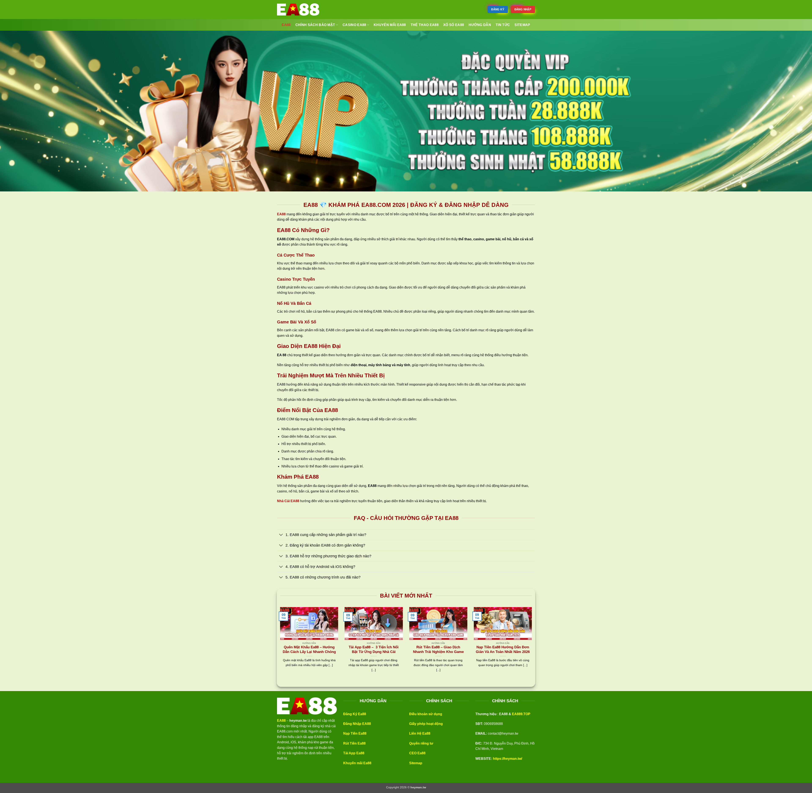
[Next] (532, 645)
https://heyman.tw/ (507, 758)
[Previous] (279, 645)
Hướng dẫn (480, 25)
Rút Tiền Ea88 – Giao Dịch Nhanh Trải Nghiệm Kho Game (438, 649)
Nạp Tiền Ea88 (354, 733)
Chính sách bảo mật (315, 25)
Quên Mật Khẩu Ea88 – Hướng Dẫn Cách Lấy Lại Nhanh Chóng (309, 649)
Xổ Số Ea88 (453, 25)
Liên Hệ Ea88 (419, 733)
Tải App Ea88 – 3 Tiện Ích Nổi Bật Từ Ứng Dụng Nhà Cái (374, 649)
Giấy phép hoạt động (426, 724)
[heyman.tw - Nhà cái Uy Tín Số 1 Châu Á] (298, 9)
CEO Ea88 (417, 753)
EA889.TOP (521, 714)
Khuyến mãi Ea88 (357, 763)
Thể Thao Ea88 (425, 25)
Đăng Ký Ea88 (354, 714)
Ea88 (286, 25)
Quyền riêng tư (421, 743)
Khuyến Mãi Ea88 (390, 25)
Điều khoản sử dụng (425, 714)
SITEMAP (522, 25)
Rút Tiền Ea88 (354, 743)
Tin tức (503, 25)
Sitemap (415, 763)
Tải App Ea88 (353, 753)
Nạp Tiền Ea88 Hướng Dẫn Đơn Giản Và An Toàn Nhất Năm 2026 (503, 649)
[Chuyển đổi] (281, 535)
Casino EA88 (354, 25)
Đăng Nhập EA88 (357, 724)
